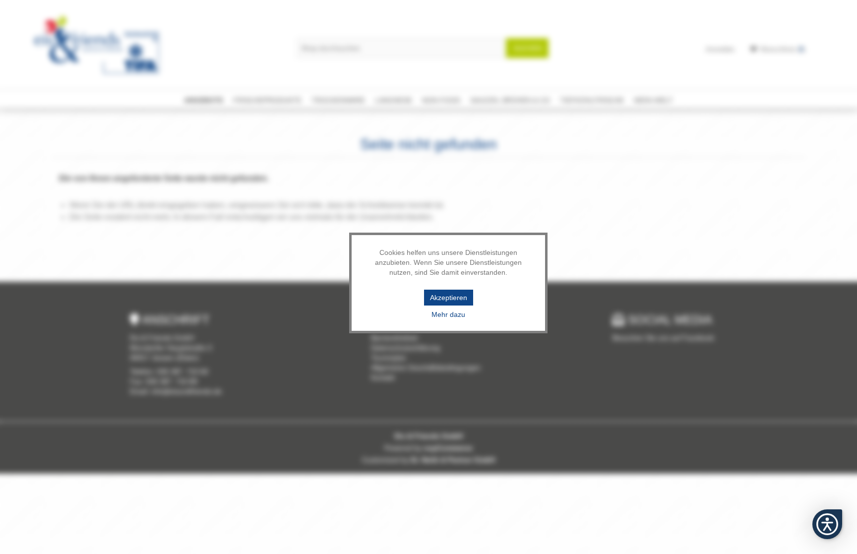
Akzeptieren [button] (448, 298)
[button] (827, 524)
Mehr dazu (448, 314)
